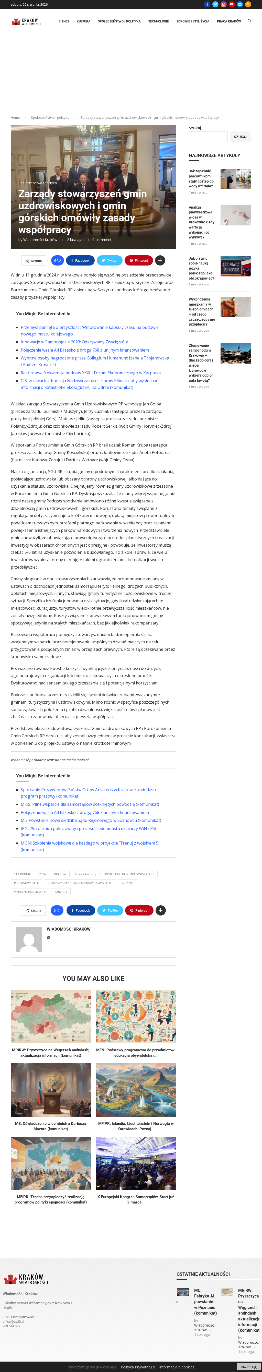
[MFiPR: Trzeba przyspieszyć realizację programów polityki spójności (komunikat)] (51, 1163)
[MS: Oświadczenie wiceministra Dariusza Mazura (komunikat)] (51, 1090)
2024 (42, 874)
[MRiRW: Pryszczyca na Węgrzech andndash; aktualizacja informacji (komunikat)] (51, 1016)
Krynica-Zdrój (85, 874)
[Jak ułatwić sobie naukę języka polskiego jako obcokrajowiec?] (236, 266)
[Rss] (248, 4)
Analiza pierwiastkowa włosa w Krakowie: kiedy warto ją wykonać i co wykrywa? (201, 222)
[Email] (240, 4)
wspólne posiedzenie (30, 892)
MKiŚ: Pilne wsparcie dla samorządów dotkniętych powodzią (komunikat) (90, 804)
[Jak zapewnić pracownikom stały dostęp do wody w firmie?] (236, 179)
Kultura (83, 21)
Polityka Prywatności (138, 1367)
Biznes (64, 21)
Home (15, 117)
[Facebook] (207, 4)
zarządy (60, 892)
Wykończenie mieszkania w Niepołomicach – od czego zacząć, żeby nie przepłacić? (202, 311)
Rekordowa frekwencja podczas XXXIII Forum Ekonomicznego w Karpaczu (91, 373)
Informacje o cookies (176, 1367)
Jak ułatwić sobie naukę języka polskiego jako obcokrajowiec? (201, 268)
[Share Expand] (160, 260)
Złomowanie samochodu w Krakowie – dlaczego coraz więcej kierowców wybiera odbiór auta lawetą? (201, 362)
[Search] (249, 21)
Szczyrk (127, 883)
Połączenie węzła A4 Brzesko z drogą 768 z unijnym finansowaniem (85, 350)
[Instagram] (224, 4)
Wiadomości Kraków (40, 239)
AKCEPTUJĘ (249, 1367)
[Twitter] (215, 4)
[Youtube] (232, 4)
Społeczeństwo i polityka (119, 21)
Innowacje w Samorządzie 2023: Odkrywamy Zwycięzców (74, 342)
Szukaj (195, 127)
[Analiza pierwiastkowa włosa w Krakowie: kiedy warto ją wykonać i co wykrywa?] (236, 215)
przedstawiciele (26, 883)
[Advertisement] (131, 72)
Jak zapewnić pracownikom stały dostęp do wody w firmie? (201, 178)
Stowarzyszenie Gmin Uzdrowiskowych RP (80, 883)
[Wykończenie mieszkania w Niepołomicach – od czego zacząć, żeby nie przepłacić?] (236, 307)
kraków (60, 874)
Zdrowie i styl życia (193, 21)
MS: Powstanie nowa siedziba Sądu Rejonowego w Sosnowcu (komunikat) (91, 820)
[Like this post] (59, 260)
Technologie (158, 21)
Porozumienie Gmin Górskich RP (129, 874)
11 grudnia (22, 874)
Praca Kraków (229, 21)
